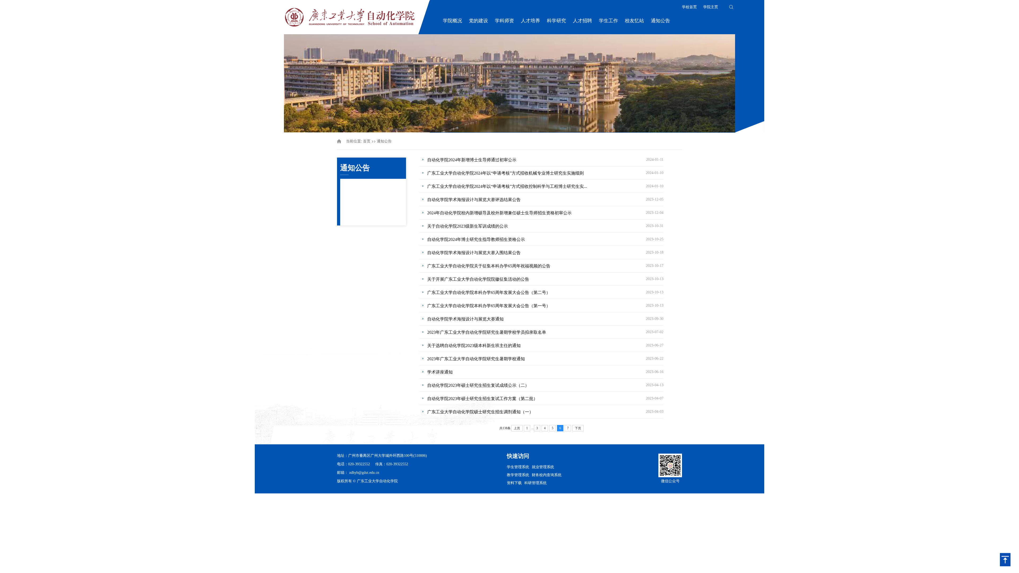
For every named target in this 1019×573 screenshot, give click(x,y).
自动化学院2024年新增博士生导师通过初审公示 (471, 160)
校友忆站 (634, 20)
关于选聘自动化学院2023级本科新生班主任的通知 (474, 345)
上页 (517, 428)
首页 (366, 141)
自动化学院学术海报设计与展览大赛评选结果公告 (474, 199)
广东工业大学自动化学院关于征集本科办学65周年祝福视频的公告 (488, 266)
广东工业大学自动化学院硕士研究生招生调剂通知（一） (480, 412)
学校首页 (689, 7)
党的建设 (478, 20)
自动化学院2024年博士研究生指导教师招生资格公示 (476, 239)
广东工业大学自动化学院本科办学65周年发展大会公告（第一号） (488, 305)
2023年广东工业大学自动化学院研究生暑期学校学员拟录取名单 (486, 332)
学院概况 (452, 20)
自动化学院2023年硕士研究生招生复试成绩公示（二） (478, 385)
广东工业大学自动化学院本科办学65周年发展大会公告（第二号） (488, 292)
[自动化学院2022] (350, 16)
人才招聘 (582, 20)
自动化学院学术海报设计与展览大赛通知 (465, 319)
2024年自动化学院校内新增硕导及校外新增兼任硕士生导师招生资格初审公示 (499, 213)
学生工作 (608, 20)
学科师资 (504, 20)
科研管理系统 (535, 482)
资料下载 (514, 482)
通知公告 (660, 20)
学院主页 (710, 7)
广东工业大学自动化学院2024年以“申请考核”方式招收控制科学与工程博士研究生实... (507, 186)
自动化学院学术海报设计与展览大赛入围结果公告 (474, 252)
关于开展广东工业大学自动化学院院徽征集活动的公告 (478, 279)
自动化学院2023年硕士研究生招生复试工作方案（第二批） (482, 398)
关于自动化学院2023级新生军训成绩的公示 (467, 226)
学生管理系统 (518, 466)
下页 (578, 428)
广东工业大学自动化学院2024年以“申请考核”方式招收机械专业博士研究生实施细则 (505, 173)
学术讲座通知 (440, 372)
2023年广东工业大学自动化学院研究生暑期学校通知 (476, 359)
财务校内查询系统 (547, 474)
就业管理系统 (543, 466)
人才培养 (530, 20)
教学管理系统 (518, 474)
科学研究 (556, 20)
